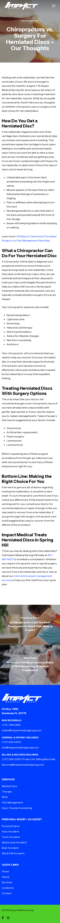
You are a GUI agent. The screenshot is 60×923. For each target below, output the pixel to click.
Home (5, 871)
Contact (7, 893)
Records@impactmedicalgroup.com (23, 764)
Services (7, 882)
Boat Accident (10, 847)
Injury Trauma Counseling (17, 807)
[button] (54, 6)
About (5, 876)
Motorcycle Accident (14, 842)
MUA (5, 797)
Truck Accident (11, 837)
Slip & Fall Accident (13, 853)
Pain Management (12, 802)
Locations (8, 887)
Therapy (7, 791)
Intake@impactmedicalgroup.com (21, 730)
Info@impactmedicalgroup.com (20, 747)
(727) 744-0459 (11, 724)
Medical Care (9, 786)
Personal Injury (11, 826)
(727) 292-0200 (11, 742)
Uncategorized (30, 20)
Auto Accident (10, 831)
